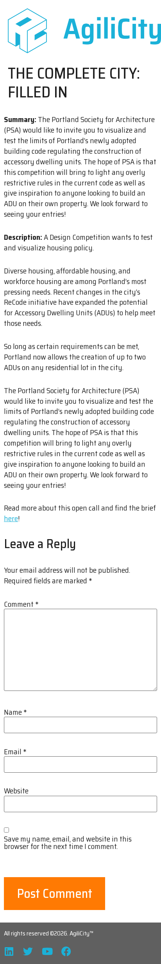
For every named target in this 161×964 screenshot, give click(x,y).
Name (15, 712)
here (11, 518)
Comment (21, 604)
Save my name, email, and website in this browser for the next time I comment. (68, 842)
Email (15, 751)
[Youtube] (47, 951)
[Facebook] (66, 951)
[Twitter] (28, 951)
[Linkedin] (9, 951)
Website (16, 791)
